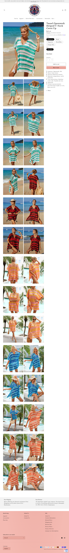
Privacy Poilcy (48, 527)
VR (64, 549)
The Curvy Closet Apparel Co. (53, 549)
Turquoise (50, 39)
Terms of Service (49, 529)
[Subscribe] (23, 537)
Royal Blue (59, 42)
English (6, 549)
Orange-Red (51, 45)
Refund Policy (48, 520)
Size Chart (49, 53)
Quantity (48, 57)
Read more (51, 505)
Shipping (48, 33)
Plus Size (5, 520)
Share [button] (49, 90)
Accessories (6, 518)
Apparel (5, 516)
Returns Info (48, 525)
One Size (50, 49)
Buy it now (56, 67)
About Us (26, 516)
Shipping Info (48, 522)
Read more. (7, 505)
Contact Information (50, 518)
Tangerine (50, 42)
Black (57, 39)
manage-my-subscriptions (51, 531)
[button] (4, 10)
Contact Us (27, 518)
